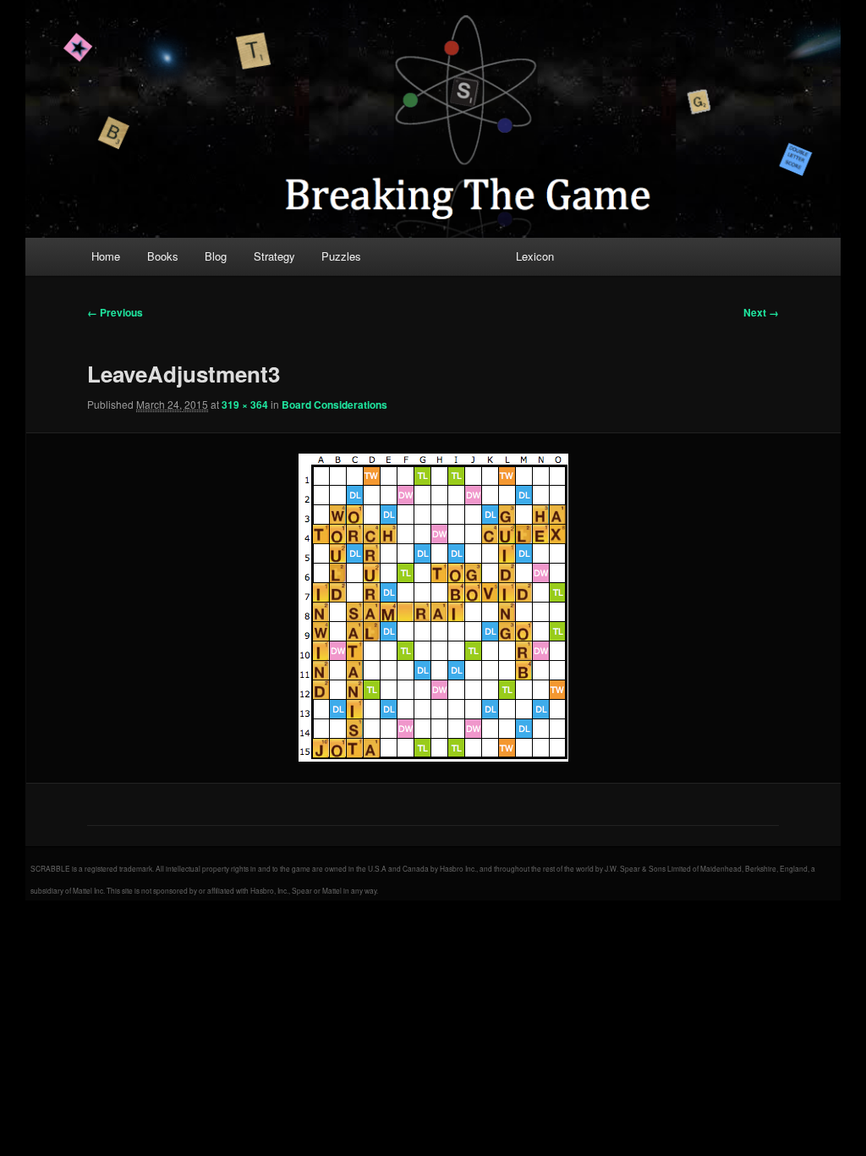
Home (105, 256)
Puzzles (341, 256)
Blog (216, 256)
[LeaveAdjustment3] (433, 608)
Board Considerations (334, 404)
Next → (761, 312)
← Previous (115, 312)
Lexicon (535, 256)
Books (162, 256)
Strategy (274, 256)
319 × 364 (245, 404)
